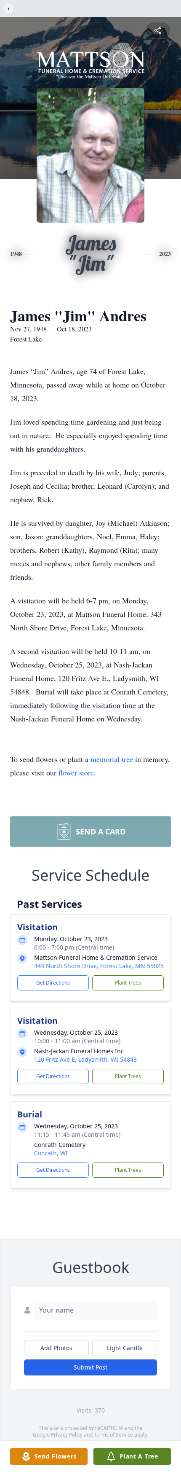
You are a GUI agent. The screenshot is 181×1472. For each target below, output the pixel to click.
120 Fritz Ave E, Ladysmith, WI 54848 (85, 1059)
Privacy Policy (67, 1434)
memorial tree (111, 759)
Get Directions (53, 982)
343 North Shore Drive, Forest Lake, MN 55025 (99, 966)
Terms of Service (113, 1434)
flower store (76, 772)
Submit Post (90, 1367)
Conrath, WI (51, 1153)
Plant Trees (128, 982)
